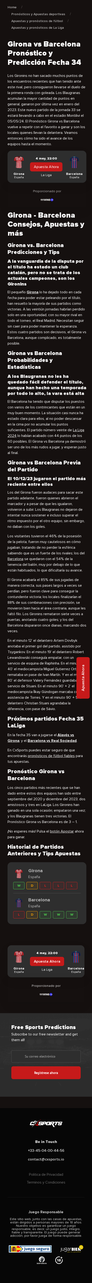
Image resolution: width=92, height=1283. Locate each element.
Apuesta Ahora (46, 166)
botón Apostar (62, 831)
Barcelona (15, 559)
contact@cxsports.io (46, 1159)
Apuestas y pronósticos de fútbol (37, 21)
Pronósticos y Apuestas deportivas (38, 14)
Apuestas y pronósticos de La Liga (37, 28)
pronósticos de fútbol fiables (51, 756)
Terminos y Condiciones (46, 1182)
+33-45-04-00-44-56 (46, 1150)
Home (12, 7)
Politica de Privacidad (46, 1174)
